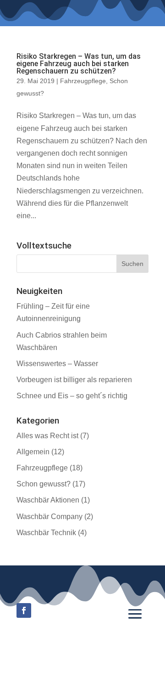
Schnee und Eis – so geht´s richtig (71, 396)
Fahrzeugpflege (83, 81)
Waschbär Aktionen (47, 500)
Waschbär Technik (46, 533)
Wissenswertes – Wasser (57, 363)
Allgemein (33, 452)
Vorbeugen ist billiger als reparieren (74, 380)
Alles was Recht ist (47, 436)
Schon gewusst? (43, 484)
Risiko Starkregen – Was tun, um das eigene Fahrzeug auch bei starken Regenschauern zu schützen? (78, 63)
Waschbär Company (49, 516)
